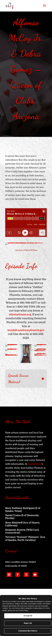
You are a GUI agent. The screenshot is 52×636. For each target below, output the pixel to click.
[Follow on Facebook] (17, 574)
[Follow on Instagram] (9, 574)
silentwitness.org (20, 314)
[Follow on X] (26, 574)
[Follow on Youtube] (35, 574)
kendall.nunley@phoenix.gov (26, 330)
